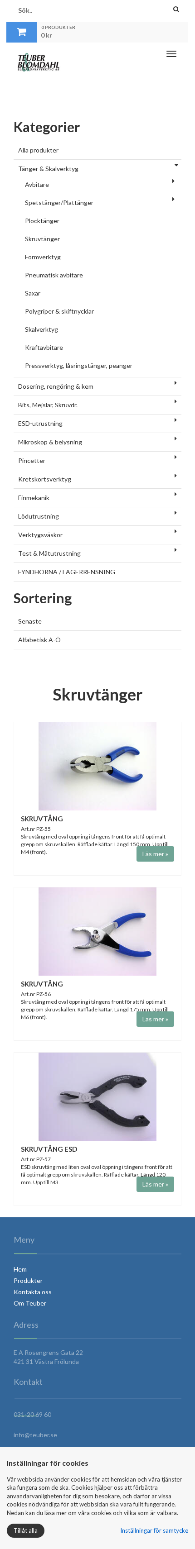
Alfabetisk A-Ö (39, 639)
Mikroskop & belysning (50, 442)
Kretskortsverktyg (44, 479)
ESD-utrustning (40, 423)
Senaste (30, 621)
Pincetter (31, 460)
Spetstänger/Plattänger (59, 202)
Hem (20, 1269)
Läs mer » (155, 854)
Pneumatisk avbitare (54, 275)
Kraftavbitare (44, 347)
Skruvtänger (42, 239)
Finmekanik (33, 497)
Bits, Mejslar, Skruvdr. (48, 405)
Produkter (28, 1280)
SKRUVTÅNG (42, 819)
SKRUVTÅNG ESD (49, 1149)
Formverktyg (43, 257)
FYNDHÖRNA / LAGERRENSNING (66, 572)
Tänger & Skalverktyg (48, 168)
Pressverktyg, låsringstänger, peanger (78, 365)
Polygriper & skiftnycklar (59, 311)
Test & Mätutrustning (49, 553)
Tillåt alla (26, 1530)
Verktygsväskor (40, 535)
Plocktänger (42, 220)
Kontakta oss (33, 1292)
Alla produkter (38, 150)
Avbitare (37, 184)
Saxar (32, 293)
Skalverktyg (41, 329)
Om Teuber (30, 1303)
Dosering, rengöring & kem (55, 386)
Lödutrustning (38, 516)
